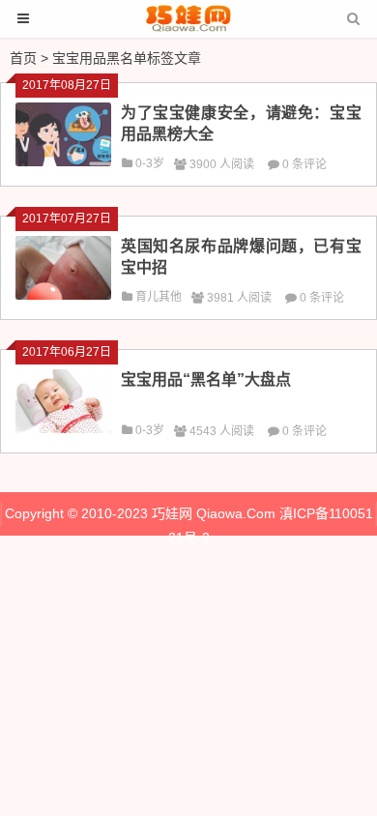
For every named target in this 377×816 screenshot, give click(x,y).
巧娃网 (172, 513)
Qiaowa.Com (236, 513)
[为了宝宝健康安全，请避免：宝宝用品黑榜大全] (63, 161)
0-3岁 (149, 163)
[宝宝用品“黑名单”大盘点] (63, 428)
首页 (23, 58)
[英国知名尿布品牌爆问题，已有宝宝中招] (63, 295)
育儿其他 (158, 297)
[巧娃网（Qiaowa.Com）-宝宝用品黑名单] (188, 27)
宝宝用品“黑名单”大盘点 (206, 379)
